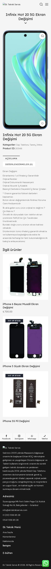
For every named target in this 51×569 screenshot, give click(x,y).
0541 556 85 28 (10, 519)
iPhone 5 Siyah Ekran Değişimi (21, 366)
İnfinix (39, 144)
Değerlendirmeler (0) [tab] (19, 164)
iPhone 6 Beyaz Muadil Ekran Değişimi (20, 305)
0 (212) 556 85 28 (11, 515)
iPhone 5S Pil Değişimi (16, 421)
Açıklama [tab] (11, 158)
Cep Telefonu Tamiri (25, 144)
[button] (42, 36)
